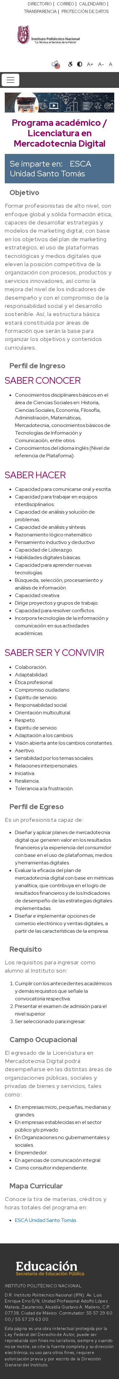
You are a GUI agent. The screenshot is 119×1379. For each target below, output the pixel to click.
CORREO (65, 4)
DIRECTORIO (40, 4)
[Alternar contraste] (79, 64)
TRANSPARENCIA (40, 11)
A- (101, 64)
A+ (90, 64)
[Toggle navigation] (10, 80)
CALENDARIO (92, 4)
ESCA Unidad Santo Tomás (50, 168)
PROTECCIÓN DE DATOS (85, 11)
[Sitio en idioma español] (56, 64)
